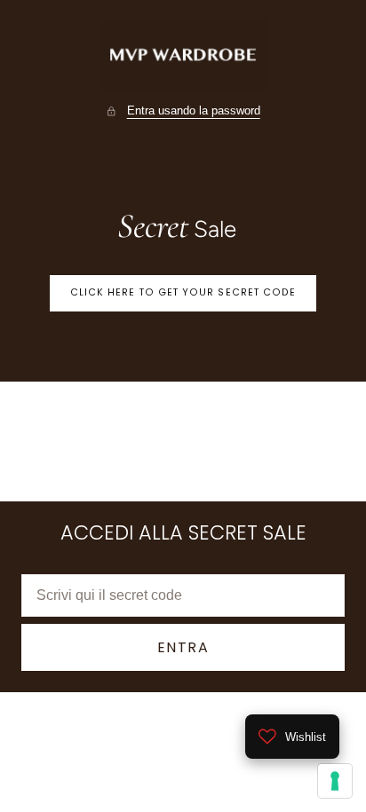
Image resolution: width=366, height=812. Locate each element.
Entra (183, 647)
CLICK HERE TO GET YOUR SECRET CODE (183, 292)
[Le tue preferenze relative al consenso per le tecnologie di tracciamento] (335, 781)
